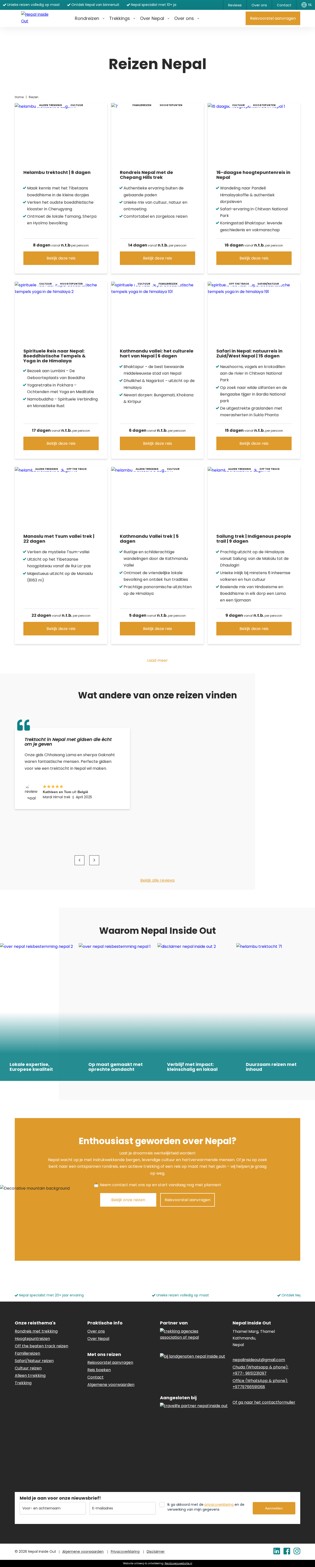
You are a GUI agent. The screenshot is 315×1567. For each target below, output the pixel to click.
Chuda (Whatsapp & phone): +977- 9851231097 (260, 1370)
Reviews (235, 5)
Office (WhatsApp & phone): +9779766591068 (260, 1384)
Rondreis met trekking (36, 1331)
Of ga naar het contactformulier (264, 1402)
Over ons (259, 5)
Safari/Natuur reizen (34, 1361)
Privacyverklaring (125, 1551)
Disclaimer (156, 1551)
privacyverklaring (219, 1504)
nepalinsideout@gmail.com (259, 1360)
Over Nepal (152, 18)
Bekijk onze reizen (128, 1200)
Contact (284, 5)
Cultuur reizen (28, 1368)
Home (19, 97)
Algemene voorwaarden (110, 1384)
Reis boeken (99, 1370)
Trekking (23, 1383)
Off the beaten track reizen (41, 1346)
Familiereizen (27, 1353)
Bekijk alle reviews (157, 880)
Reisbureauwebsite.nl (178, 1563)
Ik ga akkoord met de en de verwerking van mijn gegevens (205, 1507)
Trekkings (119, 18)
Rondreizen (87, 18)
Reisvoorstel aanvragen (273, 18)
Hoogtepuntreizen (32, 1338)
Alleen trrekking (30, 1375)
